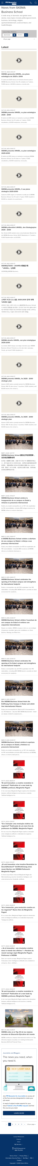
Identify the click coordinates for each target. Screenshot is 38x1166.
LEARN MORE (19, 1113)
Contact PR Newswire (18, 1137)
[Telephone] (31, 3)
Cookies (19, 1160)
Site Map (25, 1158)
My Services (18, 1144)
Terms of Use (13, 1156)
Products (19, 1139)
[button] (14, 35)
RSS (31, 1158)
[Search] (35, 3)
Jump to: (9, 32)
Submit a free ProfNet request (17, 1106)
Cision (22, 1163)
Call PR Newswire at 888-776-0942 (19, 1149)
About (18, 1142)
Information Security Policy (13, 1158)
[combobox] (20, 35)
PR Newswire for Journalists (16, 1096)
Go (26, 35)
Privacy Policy (23, 1156)
